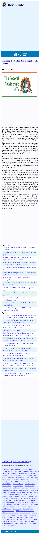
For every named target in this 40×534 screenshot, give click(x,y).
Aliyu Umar (34, 490)
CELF (20, 498)
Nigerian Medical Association (24, 492)
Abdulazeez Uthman (18, 486)
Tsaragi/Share (13, 498)
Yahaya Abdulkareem (27, 479)
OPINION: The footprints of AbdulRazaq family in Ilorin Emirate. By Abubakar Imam (19, 321)
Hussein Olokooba (25, 513)
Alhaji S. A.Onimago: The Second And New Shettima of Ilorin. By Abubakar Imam (17, 349)
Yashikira (32, 488)
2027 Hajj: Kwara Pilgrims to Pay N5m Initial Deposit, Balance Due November (17, 258)
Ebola (3, 525)
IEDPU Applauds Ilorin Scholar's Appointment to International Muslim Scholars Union (18, 374)
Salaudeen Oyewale (7, 496)
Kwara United (15, 479)
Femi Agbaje (29, 477)
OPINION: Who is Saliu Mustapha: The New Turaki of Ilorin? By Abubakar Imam (19, 326)
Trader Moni (31, 500)
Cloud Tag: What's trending (16, 461)
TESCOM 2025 (21, 519)
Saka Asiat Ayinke (7, 500)
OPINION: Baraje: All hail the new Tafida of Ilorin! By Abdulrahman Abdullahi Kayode (19, 339)
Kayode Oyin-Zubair (29, 521)
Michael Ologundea (16, 521)
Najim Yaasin (23, 523)
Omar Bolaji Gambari (9, 492)
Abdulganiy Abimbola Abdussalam (11, 502)
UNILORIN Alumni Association (25, 511)
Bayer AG (24, 496)
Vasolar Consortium (28, 482)
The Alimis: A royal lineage (11, 330)
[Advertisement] (20, 27)
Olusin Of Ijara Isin (28, 509)
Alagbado (17, 496)
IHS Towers (5, 469)
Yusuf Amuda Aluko (26, 504)
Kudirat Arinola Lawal (8, 511)
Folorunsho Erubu (7, 471)
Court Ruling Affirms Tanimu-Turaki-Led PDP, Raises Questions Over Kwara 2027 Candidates (18, 334)
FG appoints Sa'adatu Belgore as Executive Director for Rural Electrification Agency (19, 359)
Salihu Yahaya (11, 525)
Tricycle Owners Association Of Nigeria (21, 507)
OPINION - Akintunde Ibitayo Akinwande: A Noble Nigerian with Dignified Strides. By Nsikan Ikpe (19, 316)
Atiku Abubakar (28, 475)
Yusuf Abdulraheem (16, 482)
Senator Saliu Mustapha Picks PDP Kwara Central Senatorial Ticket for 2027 (18, 309)
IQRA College (29, 517)
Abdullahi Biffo (6, 484)
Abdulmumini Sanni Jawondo (10, 513)
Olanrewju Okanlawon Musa (10, 523)
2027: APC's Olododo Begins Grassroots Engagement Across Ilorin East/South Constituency (19, 263)
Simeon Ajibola (6, 486)
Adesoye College (22, 515)
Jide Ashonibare (7, 504)
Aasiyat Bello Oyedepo (20, 500)
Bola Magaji (10, 477)
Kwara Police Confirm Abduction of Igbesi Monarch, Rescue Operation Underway (19, 269)
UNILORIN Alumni (30, 484)
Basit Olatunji (17, 471)
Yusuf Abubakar (29, 486)
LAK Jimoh (20, 517)
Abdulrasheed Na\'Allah (8, 519)
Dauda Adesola (17, 509)
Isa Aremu (14, 473)
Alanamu (16, 504)
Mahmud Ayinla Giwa (30, 498)
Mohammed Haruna (24, 473)
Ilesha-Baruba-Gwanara (17, 469)
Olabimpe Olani (33, 523)
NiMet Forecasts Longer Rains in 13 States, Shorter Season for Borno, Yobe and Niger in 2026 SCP (19, 364)
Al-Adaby (25, 502)
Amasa (6, 498)
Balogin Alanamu (33, 496)
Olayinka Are (11, 517)
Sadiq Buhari (28, 469)
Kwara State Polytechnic (15, 475)
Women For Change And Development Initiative (15, 488)
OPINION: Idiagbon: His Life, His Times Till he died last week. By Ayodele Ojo (18, 354)
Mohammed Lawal (18, 484)
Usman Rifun (34, 502)
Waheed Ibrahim (20, 477)
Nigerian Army (12, 515)
